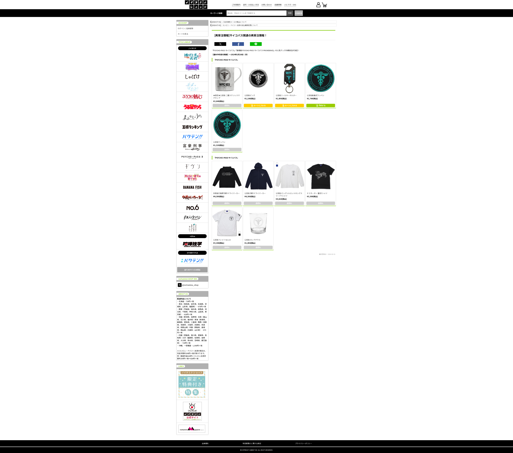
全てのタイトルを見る (192, 270)
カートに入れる (260, 105)
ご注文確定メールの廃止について (234, 22)
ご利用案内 (236, 4)
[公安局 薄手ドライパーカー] (258, 176)
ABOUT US (183, 294)
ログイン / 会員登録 (185, 28)
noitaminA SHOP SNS (187, 279)
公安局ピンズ (249, 95)
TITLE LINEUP (184, 42)
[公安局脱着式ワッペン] (321, 78)
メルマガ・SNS (290, 4)
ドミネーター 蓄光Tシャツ (317, 193)
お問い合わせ (266, 4)
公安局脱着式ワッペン (315, 95)
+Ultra (192, 236)
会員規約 (205, 443)
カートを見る (183, 34)
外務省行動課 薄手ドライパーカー (226, 193)
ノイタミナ (192, 48)
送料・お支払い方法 (251, 4)
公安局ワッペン (219, 142)
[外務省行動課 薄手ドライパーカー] (227, 176)
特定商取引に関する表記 (252, 443)
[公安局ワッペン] (227, 125)
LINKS (181, 366)
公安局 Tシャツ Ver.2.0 (222, 240)
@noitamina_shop (190, 285)
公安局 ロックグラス (252, 240)
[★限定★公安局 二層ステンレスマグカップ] (227, 78)
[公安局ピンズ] (258, 78)
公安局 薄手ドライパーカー (255, 193)
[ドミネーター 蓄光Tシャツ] (321, 176)
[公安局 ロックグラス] (258, 223)
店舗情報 (278, 4)
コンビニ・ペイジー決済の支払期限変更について (240, 25)
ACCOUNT (182, 23)
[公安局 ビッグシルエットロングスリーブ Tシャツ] (289, 176)
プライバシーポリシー (303, 443)
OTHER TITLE (192, 253)
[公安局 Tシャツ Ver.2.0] (227, 223)
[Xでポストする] (221, 44)
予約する (322, 105)
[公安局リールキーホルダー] (289, 78)
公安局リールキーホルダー (286, 95)
